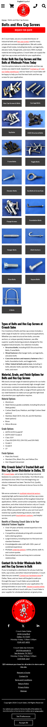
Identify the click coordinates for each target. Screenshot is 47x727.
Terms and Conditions (23, 680)
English (20, 1)
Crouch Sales (9, 474)
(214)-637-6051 (23, 642)
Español (26, 1)
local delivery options (24, 515)
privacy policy (39, 711)
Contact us (34, 69)
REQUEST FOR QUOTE (23, 30)
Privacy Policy (23, 687)
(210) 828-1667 (23, 659)
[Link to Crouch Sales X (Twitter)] (23, 626)
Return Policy (23, 683)
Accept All (23, 722)
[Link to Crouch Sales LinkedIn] (38, 626)
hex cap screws (23, 41)
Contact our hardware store (30, 575)
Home (4, 20)
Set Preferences (23, 716)
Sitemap (23, 691)
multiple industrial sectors (30, 493)
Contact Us (23, 676)
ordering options (19, 549)
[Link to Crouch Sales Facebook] (9, 626)
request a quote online (35, 586)
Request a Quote (23, 672)
